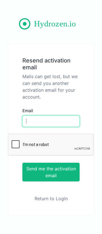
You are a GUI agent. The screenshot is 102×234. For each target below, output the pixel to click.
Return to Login (51, 198)
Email (27, 110)
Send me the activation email (51, 172)
